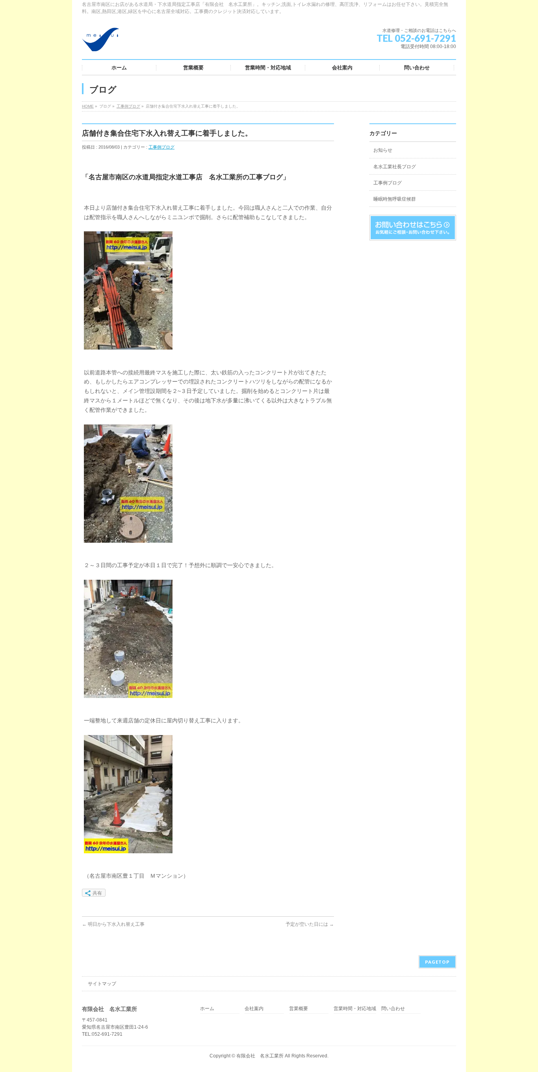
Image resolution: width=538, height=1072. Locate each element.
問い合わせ (393, 1008)
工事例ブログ (128, 106)
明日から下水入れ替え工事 (113, 924)
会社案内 (254, 1008)
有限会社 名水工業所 (260, 1056)
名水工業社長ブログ (394, 166)
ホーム (207, 1008)
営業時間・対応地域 (355, 1008)
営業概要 (298, 1008)
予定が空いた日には (310, 924)
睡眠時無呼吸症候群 (394, 199)
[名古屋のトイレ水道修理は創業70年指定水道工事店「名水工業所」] (100, 42)
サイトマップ (102, 983)
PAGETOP (437, 961)
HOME (88, 106)
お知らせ (382, 150)
